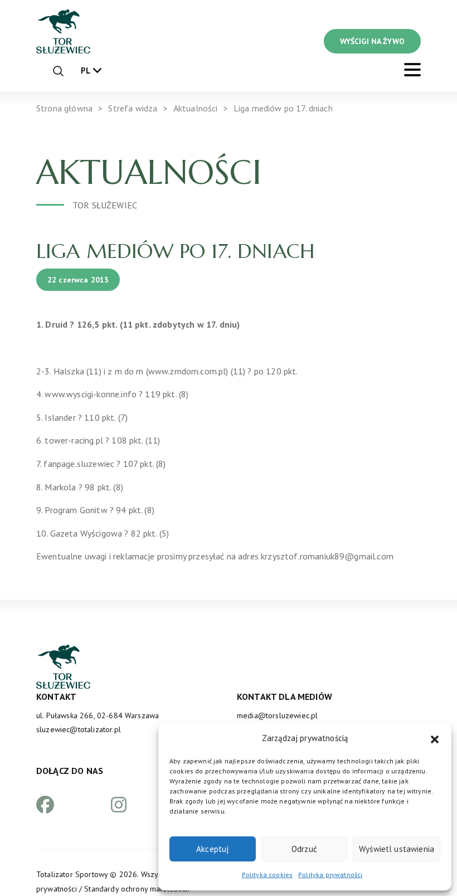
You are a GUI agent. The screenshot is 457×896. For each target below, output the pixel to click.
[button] (434, 738)
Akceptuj (212, 849)
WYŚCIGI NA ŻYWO (372, 41)
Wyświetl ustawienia (396, 849)
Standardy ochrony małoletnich (136, 889)
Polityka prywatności (330, 874)
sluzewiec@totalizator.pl (78, 729)
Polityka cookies (267, 874)
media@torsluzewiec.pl (277, 715)
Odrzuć (304, 849)
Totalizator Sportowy (72, 874)
